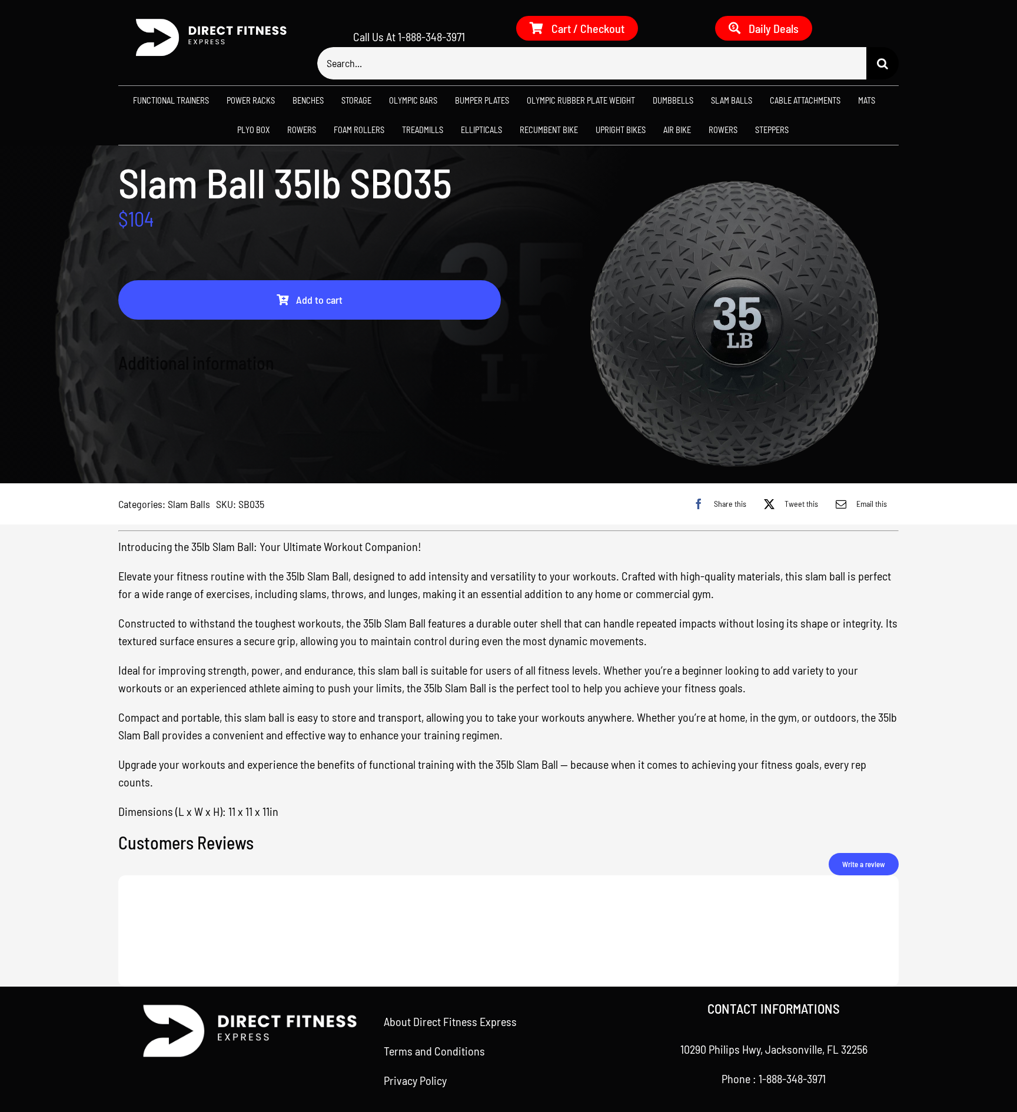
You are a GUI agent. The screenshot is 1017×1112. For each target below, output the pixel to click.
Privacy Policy (415, 1080)
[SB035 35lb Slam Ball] (736, 320)
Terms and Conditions (434, 1051)
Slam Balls (189, 503)
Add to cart (319, 299)
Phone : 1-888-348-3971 (774, 1078)
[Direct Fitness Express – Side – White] (206, 22)
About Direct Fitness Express (450, 1021)
